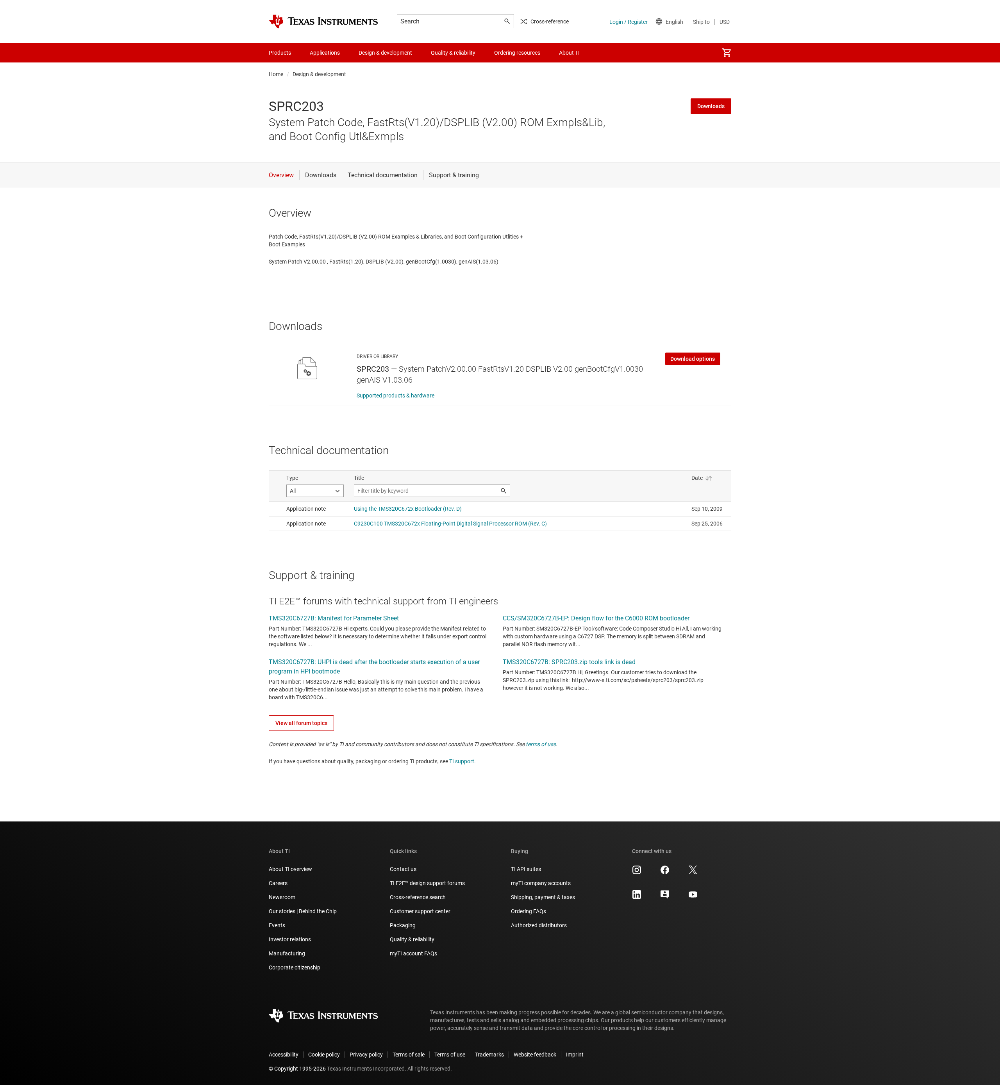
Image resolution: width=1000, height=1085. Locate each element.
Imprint (575, 1054)
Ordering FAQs (528, 911)
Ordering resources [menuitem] (517, 53)
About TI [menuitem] (569, 53)
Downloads (711, 106)
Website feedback (535, 1054)
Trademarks (489, 1054)
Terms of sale (409, 1054)
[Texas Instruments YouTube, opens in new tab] (693, 897)
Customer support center (420, 911)
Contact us (403, 869)
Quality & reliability (412, 939)
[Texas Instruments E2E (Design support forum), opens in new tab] (665, 897)
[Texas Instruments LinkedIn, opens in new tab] (636, 897)
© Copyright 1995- (297, 1068)
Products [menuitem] (280, 53)
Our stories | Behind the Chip (303, 911)
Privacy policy (366, 1054)
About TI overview (290, 869)
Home (276, 74)
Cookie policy (324, 1054)
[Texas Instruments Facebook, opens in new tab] (665, 872)
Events (277, 925)
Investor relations (290, 939)
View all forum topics (301, 723)
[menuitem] (726, 52)
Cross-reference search (418, 897)
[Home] (323, 21)
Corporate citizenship (294, 967)
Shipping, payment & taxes (543, 897)
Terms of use (449, 1054)
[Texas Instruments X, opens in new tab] (693, 872)
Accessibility (283, 1054)
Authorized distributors (539, 925)
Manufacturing (287, 953)
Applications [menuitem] (325, 53)
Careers (278, 883)
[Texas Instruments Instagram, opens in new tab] (636, 872)
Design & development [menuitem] (385, 53)
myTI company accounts (541, 883)
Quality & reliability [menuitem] (453, 53)
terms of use (541, 744)
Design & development (319, 74)
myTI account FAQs (413, 953)
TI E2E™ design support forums (427, 883)
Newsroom (282, 897)
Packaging (403, 925)
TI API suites (526, 869)
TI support (461, 761)
